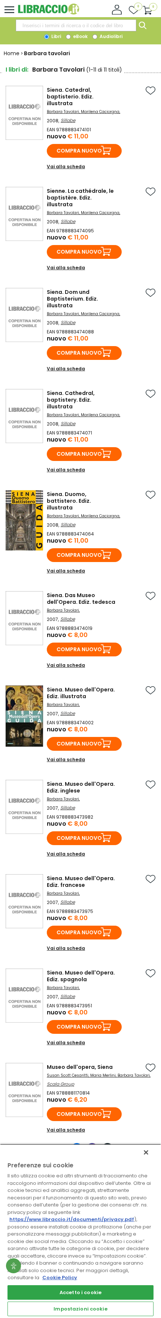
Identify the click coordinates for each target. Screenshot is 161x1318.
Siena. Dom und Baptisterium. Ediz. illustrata (72, 298)
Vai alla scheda (66, 166)
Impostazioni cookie (80, 1308)
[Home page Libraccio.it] (48, 13)
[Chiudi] (146, 1152)
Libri (55, 36)
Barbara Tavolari (63, 111)
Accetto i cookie (80, 1292)
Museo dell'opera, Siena (80, 1067)
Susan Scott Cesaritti (67, 1075)
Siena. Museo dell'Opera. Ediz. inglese (81, 787)
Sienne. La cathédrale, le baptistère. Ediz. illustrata (80, 197)
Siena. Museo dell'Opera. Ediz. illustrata (81, 693)
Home (11, 53)
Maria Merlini (103, 1075)
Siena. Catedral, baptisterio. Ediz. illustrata (70, 96)
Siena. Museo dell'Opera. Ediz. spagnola (81, 976)
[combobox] (76, 25)
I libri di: (17, 69)
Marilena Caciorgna (100, 111)
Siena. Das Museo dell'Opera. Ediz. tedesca (81, 598)
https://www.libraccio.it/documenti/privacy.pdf (71, 1219)
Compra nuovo (79, 150)
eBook (80, 36)
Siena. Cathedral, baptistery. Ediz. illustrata (71, 399)
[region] (80, 1231)
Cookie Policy (59, 1277)
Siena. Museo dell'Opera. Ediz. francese (81, 882)
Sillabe (68, 120)
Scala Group (60, 1084)
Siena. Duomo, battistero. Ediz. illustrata (69, 500)
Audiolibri (110, 36)
